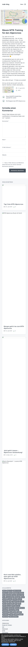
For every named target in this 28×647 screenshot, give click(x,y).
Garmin (15, 599)
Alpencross (9, 590)
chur (4, 597)
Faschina (10, 599)
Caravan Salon (20, 595)
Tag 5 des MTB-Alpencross (13, 204)
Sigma (17, 610)
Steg (15, 612)
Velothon (21, 614)
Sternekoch (5, 614)
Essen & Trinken (7, 625)
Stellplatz (19, 612)
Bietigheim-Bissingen (18, 592)
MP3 (16, 603)
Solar (11, 612)
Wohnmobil (5, 616)
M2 (3, 627)
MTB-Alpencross (16, 605)
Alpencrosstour (17, 590)
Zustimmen (5, 644)
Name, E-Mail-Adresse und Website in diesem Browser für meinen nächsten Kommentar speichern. (13, 164)
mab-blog (5, 4)
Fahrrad (4, 599)
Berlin (10, 592)
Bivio (4, 595)
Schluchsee (11, 610)
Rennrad (22, 608)
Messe (4, 603)
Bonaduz (8, 595)
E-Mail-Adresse (6, 147)
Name (4, 139)
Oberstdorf (11, 608)
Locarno (22, 601)
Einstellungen (5, 641)
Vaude (15, 614)
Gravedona (5, 601)
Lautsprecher (15, 601)
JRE (10, 601)
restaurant (5, 610)
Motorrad (5, 629)
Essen (22, 597)
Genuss (20, 599)
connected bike (10, 597)
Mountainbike (10, 603)
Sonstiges (5, 632)
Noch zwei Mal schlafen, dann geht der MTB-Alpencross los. (12, 576)
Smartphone (6, 612)
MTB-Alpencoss (6, 605)
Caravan (14, 595)
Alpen (4, 590)
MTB (19, 90)
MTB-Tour (5, 608)
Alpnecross (5, 592)
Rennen (17, 608)
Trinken (11, 614)
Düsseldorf (17, 597)
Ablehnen (13, 644)
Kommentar (5, 121)
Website (4, 155)
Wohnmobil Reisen (13, 616)
